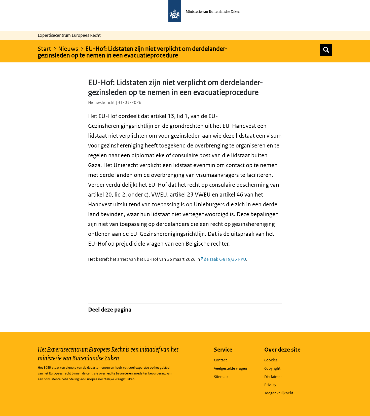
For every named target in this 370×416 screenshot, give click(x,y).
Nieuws (68, 48)
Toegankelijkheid (278, 393)
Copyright (272, 368)
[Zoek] (326, 50)
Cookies (270, 360)
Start (44, 48)
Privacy (270, 384)
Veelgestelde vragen (230, 368)
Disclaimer (273, 376)
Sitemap (221, 376)
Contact (220, 360)
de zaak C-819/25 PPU (225, 259)
